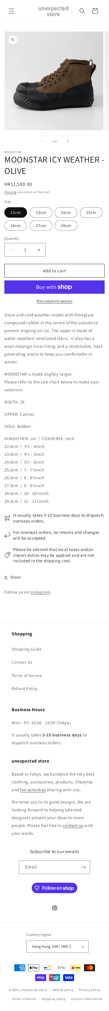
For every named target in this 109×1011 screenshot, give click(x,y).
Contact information (87, 999)
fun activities (33, 789)
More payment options (54, 301)
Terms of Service (27, 675)
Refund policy (63, 990)
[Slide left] (41, 141)
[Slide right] (67, 141)
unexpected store (33, 990)
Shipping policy (54, 999)
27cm (41, 225)
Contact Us (22, 662)
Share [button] (15, 577)
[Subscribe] (83, 867)
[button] (11, 11)
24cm (66, 212)
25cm (91, 212)
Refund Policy (24, 688)
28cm (66, 225)
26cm (15, 225)
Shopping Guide (27, 649)
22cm (15, 212)
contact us (73, 825)
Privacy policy (90, 990)
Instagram (40, 592)
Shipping (10, 192)
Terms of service (24, 999)
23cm (41, 212)
